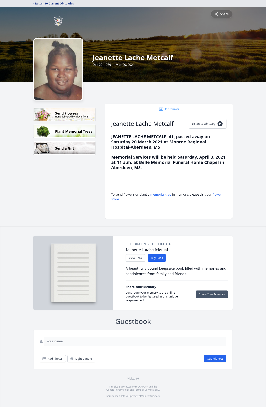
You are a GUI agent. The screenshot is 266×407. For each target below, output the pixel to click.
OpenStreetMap (137, 396)
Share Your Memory (212, 294)
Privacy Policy (122, 389)
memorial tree (160, 194)
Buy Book (157, 258)
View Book (135, 258)
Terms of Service (144, 389)
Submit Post (215, 358)
